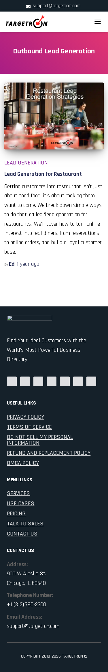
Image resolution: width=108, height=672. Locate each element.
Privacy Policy (25, 417)
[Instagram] (65, 381)
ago (27, 264)
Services (18, 493)
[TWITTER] (91, 381)
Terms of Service (29, 427)
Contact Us (22, 534)
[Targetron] (29, 21)
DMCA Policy (23, 463)
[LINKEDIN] (38, 381)
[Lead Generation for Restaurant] (54, 116)
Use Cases (20, 503)
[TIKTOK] (78, 381)
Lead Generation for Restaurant (43, 174)
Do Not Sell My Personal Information (40, 440)
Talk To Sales (25, 523)
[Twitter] (25, 381)
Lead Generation (26, 162)
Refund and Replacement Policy (48, 453)
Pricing (16, 513)
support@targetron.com (57, 5)
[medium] (12, 381)
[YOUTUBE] (51, 381)
